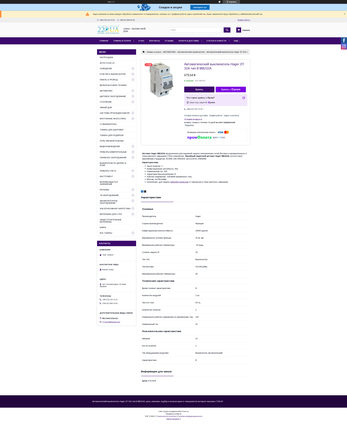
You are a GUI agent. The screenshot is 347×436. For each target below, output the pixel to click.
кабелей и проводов (179, 182)
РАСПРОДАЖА (106, 57)
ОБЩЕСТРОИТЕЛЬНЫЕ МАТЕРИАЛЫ (110, 221)
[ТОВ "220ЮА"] (108, 34)
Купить (199, 89)
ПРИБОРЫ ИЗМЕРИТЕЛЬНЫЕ (113, 152)
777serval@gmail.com (111, 322)
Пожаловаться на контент (166, 416)
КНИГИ (103, 227)
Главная (103, 41)
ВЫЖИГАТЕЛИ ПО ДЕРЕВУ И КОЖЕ (113, 164)
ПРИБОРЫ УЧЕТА (108, 171)
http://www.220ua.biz (110, 318)
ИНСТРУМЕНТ (106, 176)
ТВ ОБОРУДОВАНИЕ (109, 195)
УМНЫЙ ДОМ (106, 107)
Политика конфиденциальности (190, 416)
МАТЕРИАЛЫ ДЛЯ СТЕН (111, 214)
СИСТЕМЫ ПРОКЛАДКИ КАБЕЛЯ (114, 113)
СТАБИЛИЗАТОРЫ (108, 124)
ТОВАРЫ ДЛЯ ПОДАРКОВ (111, 135)
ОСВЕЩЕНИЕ (106, 68)
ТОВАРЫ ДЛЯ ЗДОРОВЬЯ (111, 130)
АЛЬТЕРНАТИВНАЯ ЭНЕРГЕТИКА (115, 208)
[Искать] (227, 30)
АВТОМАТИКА (169, 52)
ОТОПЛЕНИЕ (106, 102)
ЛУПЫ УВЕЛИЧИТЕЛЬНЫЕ (112, 141)
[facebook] (142, 192)
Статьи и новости (216, 41)
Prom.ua (185, 411)
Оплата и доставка (188, 41)
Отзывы (169, 41)
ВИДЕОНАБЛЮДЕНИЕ (110, 146)
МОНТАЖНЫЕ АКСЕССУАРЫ (113, 119)
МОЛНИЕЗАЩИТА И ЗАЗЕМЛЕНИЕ (109, 183)
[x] (145, 192)
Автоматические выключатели (191, 52)
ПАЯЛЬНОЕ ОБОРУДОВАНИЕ (113, 157)
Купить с (226, 89)
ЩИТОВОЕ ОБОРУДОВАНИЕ (113, 96)
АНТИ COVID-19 (107, 63)
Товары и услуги (122, 41)
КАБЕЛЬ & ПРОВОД (109, 80)
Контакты (154, 41)
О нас (141, 41)
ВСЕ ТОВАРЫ (106, 233)
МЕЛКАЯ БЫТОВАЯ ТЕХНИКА (113, 85)
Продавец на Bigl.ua (173, 414)
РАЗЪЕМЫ (104, 190)
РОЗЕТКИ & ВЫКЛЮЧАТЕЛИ (113, 74)
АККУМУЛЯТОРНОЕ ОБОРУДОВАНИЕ (109, 202)
